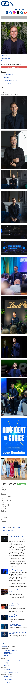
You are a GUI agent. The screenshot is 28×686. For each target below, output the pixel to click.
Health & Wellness (7, 669)
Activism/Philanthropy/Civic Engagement (12, 660)
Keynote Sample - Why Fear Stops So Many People (16, 625)
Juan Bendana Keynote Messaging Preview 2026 (16, 570)
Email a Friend (15, 525)
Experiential (6, 76)
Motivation (6, 79)
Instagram (4, 55)
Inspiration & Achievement (9, 676)
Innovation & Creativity (8, 653)
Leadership (6, 77)
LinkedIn (4, 57)
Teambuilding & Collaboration (9, 656)
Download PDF (23, 525)
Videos (9, 527)
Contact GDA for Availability (14, 67)
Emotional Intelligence (8, 663)
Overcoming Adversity (8, 679)
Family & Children (7, 665)
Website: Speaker (6, 58)
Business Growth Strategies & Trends (11, 650)
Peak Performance (8, 82)
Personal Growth (7, 83)
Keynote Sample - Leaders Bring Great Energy (17, 615)
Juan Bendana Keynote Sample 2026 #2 (17, 604)
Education (6, 662)
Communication (7, 652)
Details (3, 527)
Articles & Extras (16, 527)
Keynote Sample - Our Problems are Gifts (17, 632)
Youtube (4, 60)
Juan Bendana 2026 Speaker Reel (16, 537)
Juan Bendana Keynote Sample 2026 (17, 590)
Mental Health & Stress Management (11, 672)
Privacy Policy (4, 646)
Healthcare (6, 670)
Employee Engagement (9, 74)
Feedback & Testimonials (7, 530)
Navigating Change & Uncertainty (11, 80)
